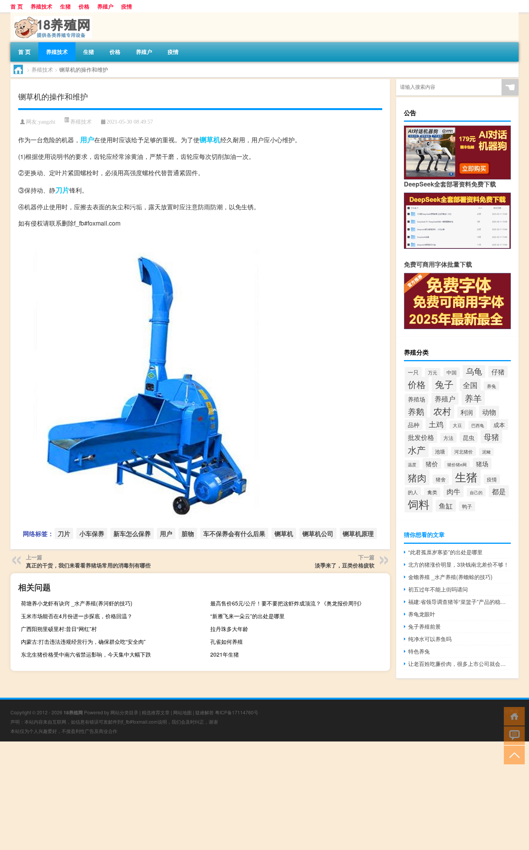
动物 (489, 412)
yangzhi (46, 122)
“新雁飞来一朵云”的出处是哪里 (247, 616)
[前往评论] (512, 735)
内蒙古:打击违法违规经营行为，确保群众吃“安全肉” (83, 641)
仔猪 (498, 371)
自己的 (476, 492)
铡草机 (209, 139)
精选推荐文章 (156, 712)
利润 (466, 412)
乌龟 (474, 371)
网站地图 (182, 712)
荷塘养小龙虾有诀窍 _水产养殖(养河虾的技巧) (76, 603)
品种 (413, 425)
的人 (413, 492)
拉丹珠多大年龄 (229, 629)
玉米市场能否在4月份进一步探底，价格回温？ (76, 616)
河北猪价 (463, 451)
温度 (412, 464)
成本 (499, 424)
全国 (470, 384)
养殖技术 (41, 6)
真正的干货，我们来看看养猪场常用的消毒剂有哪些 (88, 565)
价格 (84, 6)
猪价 (432, 463)
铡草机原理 (358, 533)
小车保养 (91, 533)
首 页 (16, 6)
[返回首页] (512, 715)
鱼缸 (446, 505)
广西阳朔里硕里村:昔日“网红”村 (59, 629)
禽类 (432, 492)
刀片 (62, 190)
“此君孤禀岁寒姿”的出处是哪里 (445, 552)
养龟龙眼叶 (421, 614)
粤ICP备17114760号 (236, 712)
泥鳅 (486, 452)
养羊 (473, 397)
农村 (442, 410)
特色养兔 (419, 651)
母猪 (491, 436)
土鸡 (436, 424)
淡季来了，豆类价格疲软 (344, 565)
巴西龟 (477, 425)
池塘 (440, 451)
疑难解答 (204, 712)
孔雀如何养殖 (226, 641)
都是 (499, 491)
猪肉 (417, 477)
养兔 (491, 386)
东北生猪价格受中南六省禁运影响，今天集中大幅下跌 (86, 654)
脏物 (188, 533)
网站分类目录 (124, 712)
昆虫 (468, 437)
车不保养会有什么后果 (234, 533)
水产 (417, 449)
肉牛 (453, 491)
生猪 (65, 6)
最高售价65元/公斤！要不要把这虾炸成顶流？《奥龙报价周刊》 (287, 603)
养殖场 (416, 399)
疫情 (126, 6)
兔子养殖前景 (424, 626)
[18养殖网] (51, 15)
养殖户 (105, 6)
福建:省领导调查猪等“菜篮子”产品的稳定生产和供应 (459, 601)
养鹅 (416, 411)
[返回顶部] (512, 754)
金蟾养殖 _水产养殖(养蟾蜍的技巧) (450, 577)
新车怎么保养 (132, 533)
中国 (452, 372)
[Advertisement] (232, 795)
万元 (432, 372)
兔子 (444, 384)
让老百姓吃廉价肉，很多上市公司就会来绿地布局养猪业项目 (459, 663)
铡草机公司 (317, 533)
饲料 (418, 504)
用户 (87, 139)
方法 (448, 437)
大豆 (457, 425)
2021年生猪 (224, 654)
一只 (413, 372)
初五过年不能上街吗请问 (438, 589)
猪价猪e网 (457, 464)
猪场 (482, 463)
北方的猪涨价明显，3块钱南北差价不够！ (458, 564)
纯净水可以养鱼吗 (430, 639)
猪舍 (441, 479)
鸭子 (467, 506)
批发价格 (421, 437)
